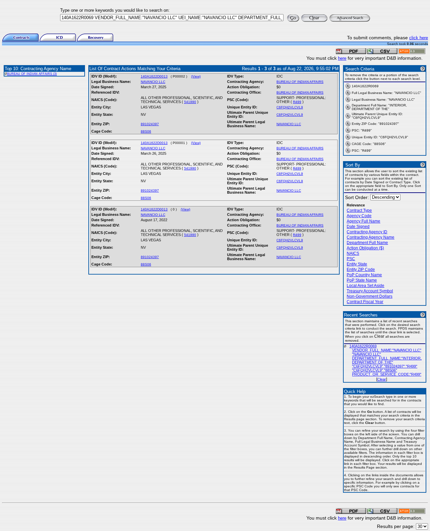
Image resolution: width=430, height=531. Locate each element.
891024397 (150, 124)
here (342, 58)
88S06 (146, 131)
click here (418, 37)
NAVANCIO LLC (153, 82)
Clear (381, 379)
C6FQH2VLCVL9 (289, 107)
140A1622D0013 (154, 76)
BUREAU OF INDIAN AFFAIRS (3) (32, 74)
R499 (297, 102)
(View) (196, 76)
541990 (190, 102)
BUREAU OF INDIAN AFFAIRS (300, 82)
